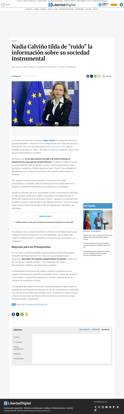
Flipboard (113, 407)
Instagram (102, 407)
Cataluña (88, 9)
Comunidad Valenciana (66, 9)
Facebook (95, 407)
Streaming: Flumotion (35, 410)
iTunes (95, 410)
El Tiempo (18, 342)
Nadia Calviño (21, 304)
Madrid (36, 9)
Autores (70, 408)
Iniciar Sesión (121, 4)
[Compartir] (87, 76)
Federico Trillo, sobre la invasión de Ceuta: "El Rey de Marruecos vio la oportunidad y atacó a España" (97, 237)
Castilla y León (52, 9)
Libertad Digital (49, 403)
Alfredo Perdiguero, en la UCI (84, 1)
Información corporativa (13, 408)
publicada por (57, 146)
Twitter (99, 407)
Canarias (43, 9)
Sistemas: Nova (46, 410)
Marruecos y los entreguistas (92, 231)
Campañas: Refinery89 (10, 410)
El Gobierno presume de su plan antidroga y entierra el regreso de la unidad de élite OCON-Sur (97, 245)
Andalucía (29, 9)
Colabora (114, 5)
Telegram (117, 407)
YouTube (106, 407)
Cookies (47, 408)
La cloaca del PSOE (41, 1)
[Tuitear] (91, 76)
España (14, 41)
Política (95, 9)
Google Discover (110, 407)
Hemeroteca (19, 358)
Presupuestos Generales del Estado (36, 304)
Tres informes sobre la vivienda (55, 1)
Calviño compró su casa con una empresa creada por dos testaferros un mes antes (44, 222)
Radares (17, 354)
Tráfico (16, 337)
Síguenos (108, 76)
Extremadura (79, 9)
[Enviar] (95, 76)
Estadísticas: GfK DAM (23, 410)
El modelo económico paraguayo (100, 1)
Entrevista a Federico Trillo (29, 1)
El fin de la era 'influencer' (70, 1)
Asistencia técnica (58, 408)
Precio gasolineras (18, 348)
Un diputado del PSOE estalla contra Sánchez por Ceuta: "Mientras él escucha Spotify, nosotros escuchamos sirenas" (96, 253)
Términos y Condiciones (33, 408)
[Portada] (62, 5)
